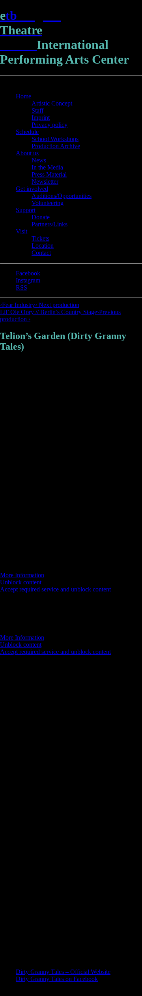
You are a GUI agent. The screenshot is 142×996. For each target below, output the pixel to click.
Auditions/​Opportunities (62, 195)
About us (27, 153)
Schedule (27, 131)
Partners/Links (49, 224)
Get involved (32, 188)
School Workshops (55, 139)
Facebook (28, 273)
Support (26, 210)
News (39, 160)
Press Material (49, 174)
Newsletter (45, 181)
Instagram (28, 280)
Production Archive (56, 146)
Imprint (41, 117)
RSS (21, 287)
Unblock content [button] (20, 582)
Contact (41, 252)
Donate (41, 217)
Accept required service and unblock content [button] (55, 589)
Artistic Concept (52, 103)
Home (23, 96)
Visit (21, 231)
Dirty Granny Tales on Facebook (57, 978)
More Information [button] (22, 575)
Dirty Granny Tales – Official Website (63, 971)
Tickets (40, 238)
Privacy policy (49, 124)
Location (43, 245)
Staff (37, 110)
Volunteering (48, 203)
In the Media (47, 167)
